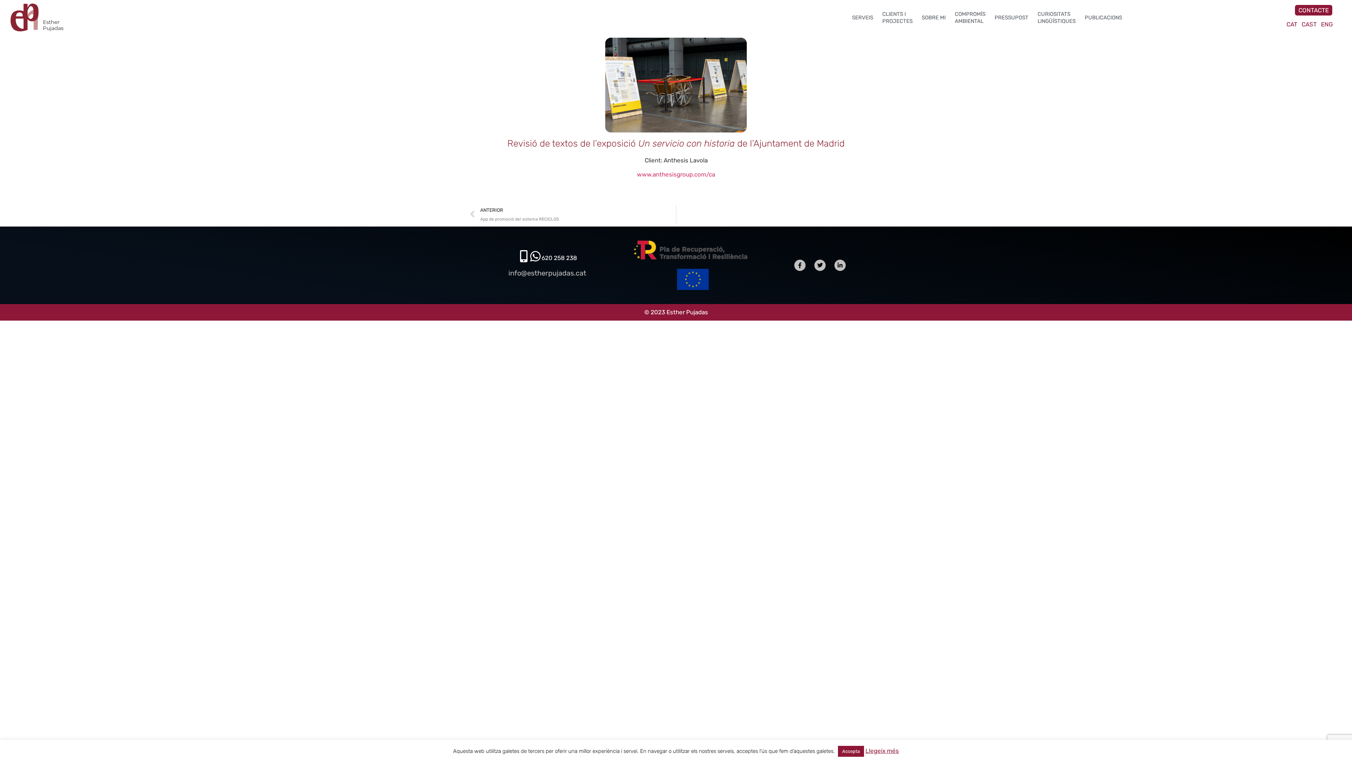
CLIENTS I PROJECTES (897, 17)
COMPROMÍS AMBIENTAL (970, 17)
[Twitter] (820, 265)
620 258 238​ (559, 257)
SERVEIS (862, 17)
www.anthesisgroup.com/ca (676, 174)
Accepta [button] (851, 751)
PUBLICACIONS (1103, 17)
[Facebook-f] (800, 265)
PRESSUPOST (1011, 17)
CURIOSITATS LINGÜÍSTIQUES (1057, 17)
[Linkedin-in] (840, 265)
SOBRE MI (934, 17)
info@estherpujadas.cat (547, 273)
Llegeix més (882, 750)
